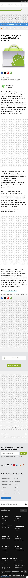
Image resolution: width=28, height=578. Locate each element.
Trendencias (5, 548)
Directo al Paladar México (6, 568)
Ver (14, 365)
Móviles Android (6, 478)
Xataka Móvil (5, 520)
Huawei (4, 487)
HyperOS (20, 28)
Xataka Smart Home (6, 525)
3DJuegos (16, 518)
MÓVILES (10, 5)
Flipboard (8, 73)
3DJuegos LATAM (18, 560)
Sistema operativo (6, 484)
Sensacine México (18, 563)
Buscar (26, 504)
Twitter (5, 73)
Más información (5, 576)
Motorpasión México (19, 567)
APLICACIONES (18, 5)
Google (16, 487)
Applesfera (4, 523)
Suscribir (23, 453)
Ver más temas (6, 498)
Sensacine (17, 528)
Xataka (3, 518)
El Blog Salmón (18, 548)
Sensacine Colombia (19, 565)
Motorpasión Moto (18, 540)
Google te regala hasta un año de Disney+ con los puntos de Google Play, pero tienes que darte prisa (15, 437)
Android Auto (5, 493)
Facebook (2, 73)
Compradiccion (5, 553)
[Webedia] (24, 1)
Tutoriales (17, 481)
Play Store (9, 294)
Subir (22, 510)
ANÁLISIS (3, 5)
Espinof (16, 530)
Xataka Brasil (5, 563)
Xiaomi (3, 490)
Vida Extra (16, 520)
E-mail (11, 73)
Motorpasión (17, 538)
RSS (20, 465)
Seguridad (16, 294)
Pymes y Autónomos (19, 550)
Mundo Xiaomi (5, 527)
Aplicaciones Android (7, 481)
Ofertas (16, 490)
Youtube (14, 465)
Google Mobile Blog (10, 291)
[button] (9, 85)
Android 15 (17, 493)
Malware (24, 294)
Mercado (16, 484)
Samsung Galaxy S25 (18, 441)
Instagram (17, 465)
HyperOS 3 (12, 28)
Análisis (16, 478)
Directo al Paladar (6, 538)
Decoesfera (4, 550)
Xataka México (5, 560)
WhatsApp (5, 28)
